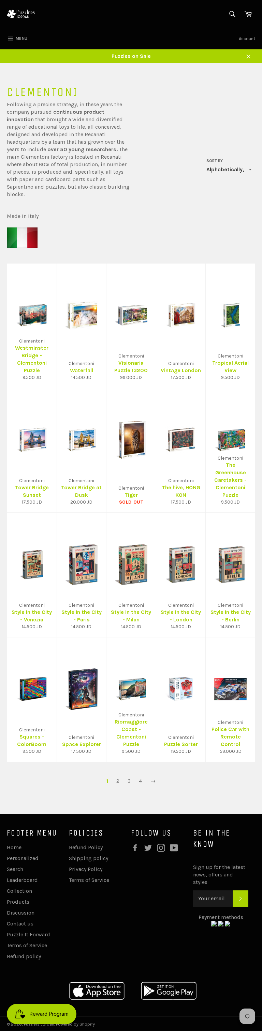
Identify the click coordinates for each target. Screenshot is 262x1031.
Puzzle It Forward (28, 934)
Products (18, 902)
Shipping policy (88, 858)
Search (15, 869)
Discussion (20, 912)
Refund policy (24, 956)
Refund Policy (86, 847)
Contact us (20, 923)
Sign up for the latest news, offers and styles (219, 874)
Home (14, 847)
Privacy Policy (85, 869)
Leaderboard (22, 880)
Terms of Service (27, 945)
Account (247, 38)
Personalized (23, 858)
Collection (19, 891)
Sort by (214, 160)
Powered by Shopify (75, 1024)
